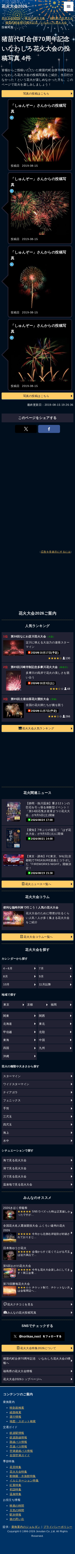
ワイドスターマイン (16, 1084)
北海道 (7, 1023)
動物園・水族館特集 (23, 1476)
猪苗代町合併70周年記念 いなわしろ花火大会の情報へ (37, 1361)
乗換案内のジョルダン (25, 1526)
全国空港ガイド (20, 1455)
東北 (42, 1023)
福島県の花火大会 (61, 18)
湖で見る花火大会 (14, 1168)
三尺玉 (7, 1116)
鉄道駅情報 (17, 1432)
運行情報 (15, 1416)
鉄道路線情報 (18, 1437)
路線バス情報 (18, 1441)
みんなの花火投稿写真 (21, 1312)
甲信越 (7, 1032)
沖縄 (6, 1056)
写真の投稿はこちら (36, 93)
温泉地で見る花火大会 (17, 1184)
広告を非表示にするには (56, 551)
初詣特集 (15, 1489)
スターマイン (12, 1076)
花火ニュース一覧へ (38, 884)
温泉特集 (15, 1494)
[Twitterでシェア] (26, 429)
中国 (42, 1040)
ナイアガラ (10, 1092)
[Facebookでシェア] (49, 429)
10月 (6, 984)
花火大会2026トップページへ (22, 1379)
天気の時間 (17, 1510)
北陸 (42, 1032)
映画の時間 (17, 1505)
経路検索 (15, 1412)
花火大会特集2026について (38, 1348)
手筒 (6, 1108)
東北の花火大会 (35, 18)
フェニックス (12, 1100)
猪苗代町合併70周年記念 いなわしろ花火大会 (36, 22)
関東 (6, 1015)
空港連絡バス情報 (21, 1450)
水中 (6, 1140)
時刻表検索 (17, 1407)
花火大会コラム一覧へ (38, 936)
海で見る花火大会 (14, 1160)
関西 (42, 1015)
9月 (41, 976)
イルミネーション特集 (24, 1480)
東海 (6, 1040)
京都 (30, 1004)
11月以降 (45, 984)
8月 (5, 976)
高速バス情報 (18, 1446)
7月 (41, 968)
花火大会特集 (18, 1471)
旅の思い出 (17, 1519)
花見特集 (15, 1467)
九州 (42, 1048)
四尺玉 (7, 1124)
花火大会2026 (14, 6)
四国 (6, 1048)
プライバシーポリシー (57, 1526)
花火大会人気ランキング (38, 728)
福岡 (54, 1004)
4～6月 (7, 968)
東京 (6, 1004)
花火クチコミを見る (20, 1304)
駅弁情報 (15, 1514)
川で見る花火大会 (14, 1176)
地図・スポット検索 (23, 1421)
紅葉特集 (15, 1485)
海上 (6, 1132)
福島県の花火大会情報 (17, 1371)
